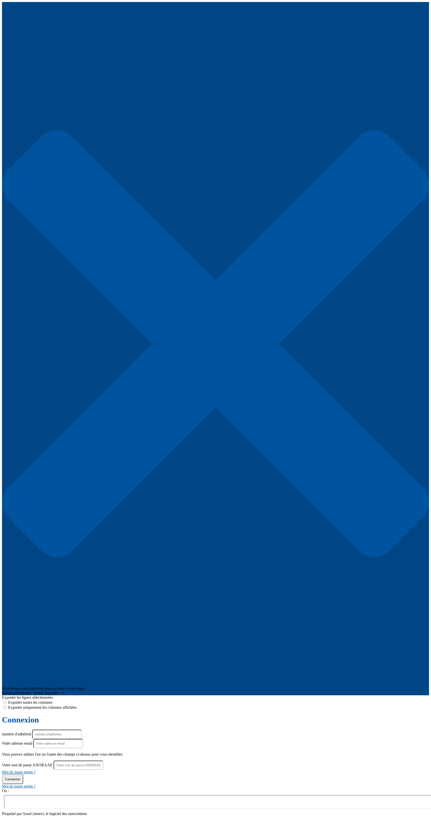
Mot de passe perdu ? (18, 772)
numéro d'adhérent (17, 734)
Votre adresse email (17, 743)
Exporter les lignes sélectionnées (27, 697)
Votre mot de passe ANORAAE (27, 765)
